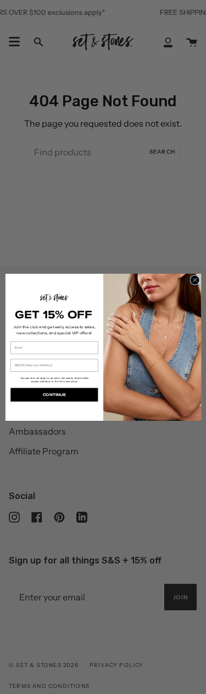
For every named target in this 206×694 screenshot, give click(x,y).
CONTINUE (53, 395)
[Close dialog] (194, 279)
